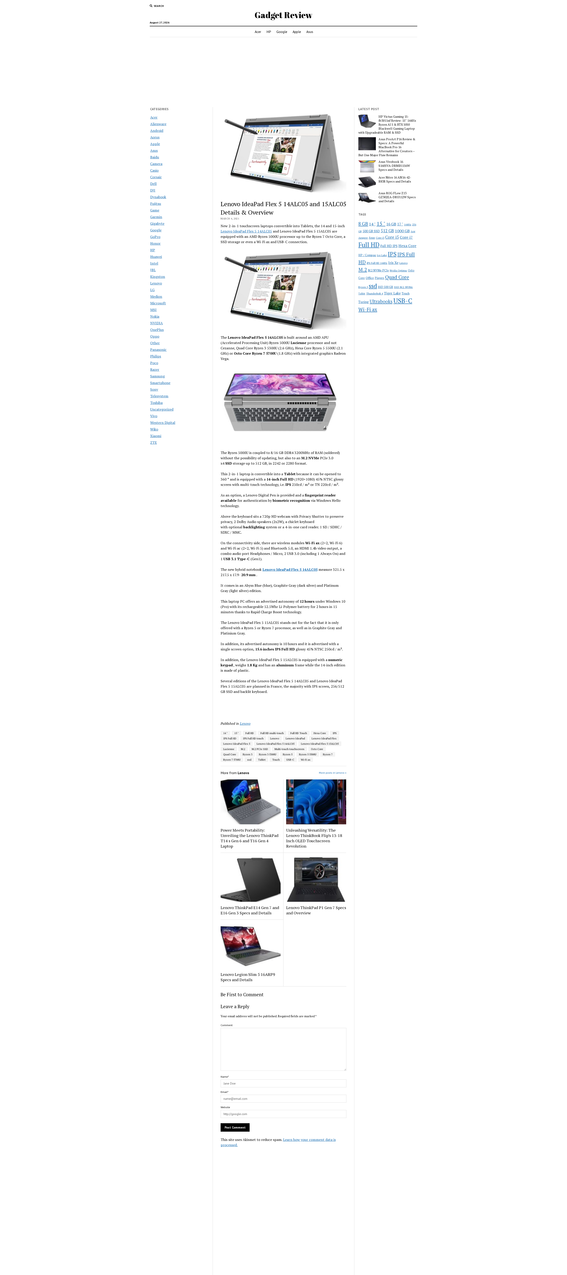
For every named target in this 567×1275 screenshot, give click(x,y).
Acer (258, 31)
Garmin (156, 216)
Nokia (154, 316)
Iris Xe (393, 262)
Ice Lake (382, 255)
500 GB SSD (371, 231)
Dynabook (158, 196)
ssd (249, 759)
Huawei (156, 256)
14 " (225, 733)
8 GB (363, 224)
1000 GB (402, 230)
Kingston (157, 276)
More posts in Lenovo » (332, 772)
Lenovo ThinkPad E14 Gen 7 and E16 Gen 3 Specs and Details (250, 910)
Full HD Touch (298, 733)
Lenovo (156, 283)
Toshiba (156, 402)
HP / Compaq (367, 255)
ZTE (153, 442)
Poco (154, 362)
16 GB (391, 224)
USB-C (290, 759)
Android (156, 130)
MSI (153, 309)
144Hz (407, 224)
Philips (155, 356)
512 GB (387, 230)
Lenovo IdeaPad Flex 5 (236, 743)
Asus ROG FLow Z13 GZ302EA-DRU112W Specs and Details (397, 197)
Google (281, 31)
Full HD (249, 733)
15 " (236, 733)
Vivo (153, 415)
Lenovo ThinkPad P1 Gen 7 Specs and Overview (316, 910)
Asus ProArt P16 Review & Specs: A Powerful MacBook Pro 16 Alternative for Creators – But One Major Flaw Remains (386, 147)
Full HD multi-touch (272, 733)
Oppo (154, 336)
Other (155, 342)
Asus (309, 31)
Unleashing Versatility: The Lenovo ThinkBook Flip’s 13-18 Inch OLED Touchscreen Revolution (314, 838)
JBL (153, 269)
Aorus (154, 137)
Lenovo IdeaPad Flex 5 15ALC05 (320, 743)
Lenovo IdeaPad (295, 738)
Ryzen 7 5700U (232, 759)
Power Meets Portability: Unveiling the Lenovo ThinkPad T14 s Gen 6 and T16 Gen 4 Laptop (249, 838)
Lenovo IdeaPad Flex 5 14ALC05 (246, 231)
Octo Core (317, 749)
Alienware (158, 123)
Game (154, 210)
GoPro (155, 236)
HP (268, 31)
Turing (363, 302)
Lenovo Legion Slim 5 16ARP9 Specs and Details (248, 977)
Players (379, 278)
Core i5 (392, 237)
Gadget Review (283, 15)
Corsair (156, 177)
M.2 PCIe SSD (260, 749)
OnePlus (157, 329)
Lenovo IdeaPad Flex (324, 738)
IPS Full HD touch (253, 738)
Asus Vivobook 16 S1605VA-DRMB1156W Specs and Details (394, 166)
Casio (154, 170)
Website (225, 1107)
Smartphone (160, 382)
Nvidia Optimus (398, 270)
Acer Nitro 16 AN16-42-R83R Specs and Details (395, 179)
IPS (335, 733)
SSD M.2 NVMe (403, 287)
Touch (276, 759)
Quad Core (229, 754)
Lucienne (228, 749)
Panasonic (158, 349)
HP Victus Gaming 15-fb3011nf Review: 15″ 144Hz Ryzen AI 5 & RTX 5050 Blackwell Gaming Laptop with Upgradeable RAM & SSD (387, 125)
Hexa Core (320, 733)
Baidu (154, 157)
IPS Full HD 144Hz (377, 263)
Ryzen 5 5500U (307, 754)
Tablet (262, 759)
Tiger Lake (392, 293)
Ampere (363, 237)
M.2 (243, 749)
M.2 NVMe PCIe (378, 270)
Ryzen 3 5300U (267, 754)
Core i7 (406, 237)
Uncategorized (161, 409)
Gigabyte (157, 223)
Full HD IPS (389, 246)
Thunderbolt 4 (374, 293)
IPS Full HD (229, 738)
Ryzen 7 (327, 754)
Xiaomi (155, 435)
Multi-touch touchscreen (289, 749)
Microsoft (158, 303)
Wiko (154, 429)
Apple (297, 31)
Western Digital (162, 422)
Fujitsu (155, 203)
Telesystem (159, 396)
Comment (227, 1025)
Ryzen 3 (247, 754)
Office (370, 278)
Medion (156, 296)
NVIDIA (156, 323)
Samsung (157, 376)
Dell (153, 183)
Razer (154, 369)
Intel (154, 263)
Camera (156, 163)
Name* (225, 1076)
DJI (152, 190)
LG (152, 289)
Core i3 (380, 237)
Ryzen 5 (287, 754)
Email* (224, 1092)
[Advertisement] (283, 72)
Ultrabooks (381, 301)
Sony (154, 389)
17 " (400, 224)
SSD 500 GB (385, 287)
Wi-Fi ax (305, 759)
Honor (155, 243)
